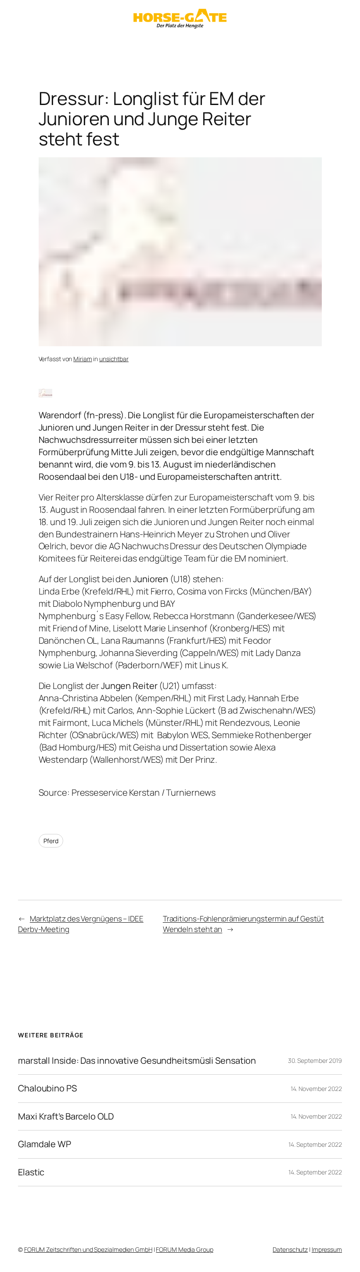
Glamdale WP (44, 1144)
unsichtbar (114, 359)
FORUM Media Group (184, 1249)
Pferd (51, 841)
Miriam (82, 359)
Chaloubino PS (47, 1088)
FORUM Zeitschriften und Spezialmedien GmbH (88, 1249)
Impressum (327, 1249)
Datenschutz (290, 1249)
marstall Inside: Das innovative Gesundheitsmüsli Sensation (137, 1060)
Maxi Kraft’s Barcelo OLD (66, 1116)
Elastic (31, 1172)
